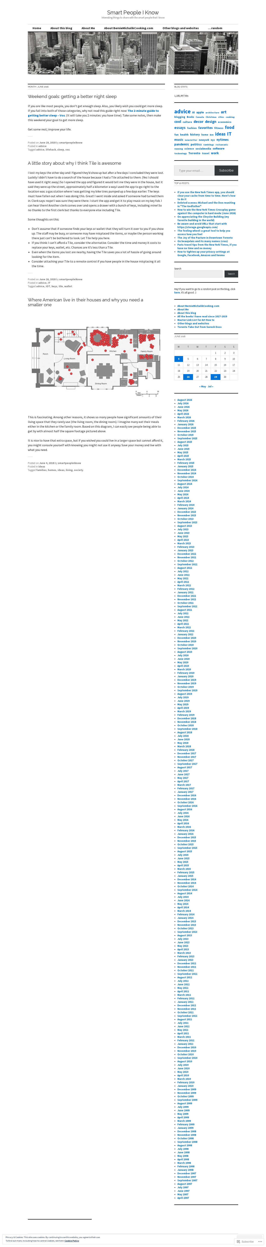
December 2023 (186, 512)
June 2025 (183, 449)
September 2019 (187, 690)
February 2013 (185, 956)
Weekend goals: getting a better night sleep (72, 96)
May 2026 (182, 410)
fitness (218, 128)
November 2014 (186, 883)
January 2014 (185, 918)
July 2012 (182, 981)
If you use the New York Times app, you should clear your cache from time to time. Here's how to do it (206, 196)
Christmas (211, 117)
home (204, 134)
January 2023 (185, 550)
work (215, 153)
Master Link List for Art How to (195, 320)
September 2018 (187, 729)
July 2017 (182, 771)
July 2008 (182, 1149)
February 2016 (185, 830)
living (69, 470)
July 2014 (182, 897)
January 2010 (185, 1086)
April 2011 (183, 1033)
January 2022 (185, 592)
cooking (230, 117)
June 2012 (183, 984)
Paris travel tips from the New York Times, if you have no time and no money (207, 246)
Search (177, 268)
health (184, 134)
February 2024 (185, 505)
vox (67, 149)
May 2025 (182, 452)
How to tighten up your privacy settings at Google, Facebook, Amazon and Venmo (203, 253)
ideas (41, 466)
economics (224, 122)
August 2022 (184, 568)
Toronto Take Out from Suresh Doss (199, 327)
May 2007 (182, 1194)
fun (176, 134)
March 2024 (184, 501)
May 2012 (182, 988)
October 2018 (185, 725)
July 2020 (182, 655)
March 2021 (184, 627)
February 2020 (185, 673)
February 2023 (185, 547)
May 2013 (182, 946)
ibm (212, 134)
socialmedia (203, 148)
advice (42, 146)
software (219, 148)
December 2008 (186, 1131)
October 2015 (185, 844)
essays (180, 127)
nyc (213, 139)
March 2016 (184, 827)
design (210, 121)
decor (198, 121)
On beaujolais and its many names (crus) (202, 241)
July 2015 (182, 855)
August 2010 (184, 1061)
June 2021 (183, 617)
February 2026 (185, 421)
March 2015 (184, 869)
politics (196, 144)
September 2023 (187, 522)
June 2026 (183, 407)
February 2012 (185, 998)
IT (49, 282)
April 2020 (183, 666)
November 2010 (186, 1051)
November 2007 (186, 1177)
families (41, 470)
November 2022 (186, 557)
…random (215, 28)
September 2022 (187, 564)
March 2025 (184, 459)
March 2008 (184, 1163)
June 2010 (183, 1068)
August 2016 (184, 809)
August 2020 (184, 652)
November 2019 (186, 683)
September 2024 (187, 480)
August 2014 (184, 893)
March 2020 (184, 669)
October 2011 (185, 1012)
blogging (179, 116)
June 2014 (183, 900)
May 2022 (182, 578)
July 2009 (182, 1107)
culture (187, 122)
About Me (88, 28)
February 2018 (185, 750)
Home (37, 28)
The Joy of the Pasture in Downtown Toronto (205, 237)
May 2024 (182, 494)
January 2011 (185, 1044)
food (229, 127)
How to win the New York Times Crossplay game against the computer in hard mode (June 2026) (206, 211)
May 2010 (182, 1072)
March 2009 (184, 1121)
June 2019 (183, 701)
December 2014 (186, 879)
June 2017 (183, 774)
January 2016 (185, 834)
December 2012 (186, 963)
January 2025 (185, 466)
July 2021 (182, 613)
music (178, 139)
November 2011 (186, 1009)
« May (202, 386)
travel (205, 153)
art (223, 112)
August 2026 (184, 400)
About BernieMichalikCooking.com (128, 28)
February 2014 (185, 914)
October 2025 (185, 435)
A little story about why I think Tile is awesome (74, 163)
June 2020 (183, 659)
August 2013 (184, 935)
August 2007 (184, 1184)
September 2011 (187, 1016)
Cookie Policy (71, 1240)
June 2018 (183, 739)
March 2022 (184, 585)
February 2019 (185, 715)
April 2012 (183, 991)
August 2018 (184, 732)
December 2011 (186, 1005)
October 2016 (185, 802)
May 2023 (182, 536)
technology (180, 153)
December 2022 (186, 554)
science (189, 148)
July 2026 (182, 403)
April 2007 (183, 1198)
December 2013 (186, 921)
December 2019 (186, 680)
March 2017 (184, 785)
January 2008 (185, 1170)
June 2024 (183, 491)
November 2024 (186, 473)
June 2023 (183, 533)
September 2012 (187, 974)
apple (200, 112)
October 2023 (185, 519)
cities (221, 117)
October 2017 (185, 760)
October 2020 (185, 645)
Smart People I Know (133, 12)
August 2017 (184, 767)
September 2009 (187, 1100)
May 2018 (182, 743)
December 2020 (186, 638)
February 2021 (185, 631)
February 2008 (185, 1166)
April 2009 (183, 1117)
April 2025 (183, 456)
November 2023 (186, 515)
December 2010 (186, 1047)
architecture (212, 112)
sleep (60, 149)
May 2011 (182, 1030)
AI (193, 112)
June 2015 (183, 858)
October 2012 (185, 970)
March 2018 (184, 746)
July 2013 (182, 939)
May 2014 (182, 904)
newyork (204, 140)
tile (61, 286)
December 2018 (186, 718)
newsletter (191, 140)
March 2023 (184, 543)
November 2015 (186, 841)
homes (52, 470)
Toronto (194, 153)
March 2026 (184, 417)
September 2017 (187, 764)
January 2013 (185, 960)
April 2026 (183, 414)
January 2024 (185, 508)
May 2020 (182, 662)
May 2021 (182, 620)
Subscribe (226, 170)
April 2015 (183, 865)
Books (190, 117)
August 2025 (184, 442)
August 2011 (184, 1019)
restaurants (222, 145)
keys (54, 286)
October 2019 (185, 687)
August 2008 (184, 1145)
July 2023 (182, 529)
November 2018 (186, 722)
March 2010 (184, 1079)
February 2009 (185, 1124)
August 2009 (184, 1103)
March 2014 (184, 911)
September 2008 (187, 1142)
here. (177, 292)
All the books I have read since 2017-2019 (202, 316)
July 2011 (182, 1023)
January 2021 (185, 634)
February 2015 (185, 872)
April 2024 (183, 498)
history (195, 134)
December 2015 (186, 837)
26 (188, 377)
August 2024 (184, 484)
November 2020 (186, 641)
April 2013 (183, 949)
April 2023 (183, 540)
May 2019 (182, 704)
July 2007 (182, 1187)
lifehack (51, 149)
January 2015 (185, 876)
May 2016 (182, 820)
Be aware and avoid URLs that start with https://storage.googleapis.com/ (202, 225)
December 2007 (186, 1173)
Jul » (210, 386)
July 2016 (182, 813)
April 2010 (183, 1075)
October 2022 (185, 561)
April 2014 (183, 907)
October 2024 (185, 477)
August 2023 (184, 526)
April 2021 (183, 624)
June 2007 (183, 1191)
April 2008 (183, 1159)
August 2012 (184, 977)
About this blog (61, 28)
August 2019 (184, 694)
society (78, 470)
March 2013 (184, 953)
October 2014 (185, 886)
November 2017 (186, 757)
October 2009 (185, 1096)
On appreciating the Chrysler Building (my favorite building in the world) (203, 218)
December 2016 (186, 795)
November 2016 (186, 799)
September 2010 (187, 1058)
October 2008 (185, 1138)
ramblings (208, 144)
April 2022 (183, 582)
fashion (192, 128)
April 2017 (183, 781)
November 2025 (186, 431)
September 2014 (187, 890)
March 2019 (184, 711)
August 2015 (184, 851)
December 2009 (186, 1089)
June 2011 (183, 1026)
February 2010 (185, 1082)
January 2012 (185, 1002)
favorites (205, 127)
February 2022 (185, 589)
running (178, 148)
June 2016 (183, 816)
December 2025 (186, 428)
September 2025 (187, 438)
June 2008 (183, 1152)
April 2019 (183, 708)
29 (215, 377)
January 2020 (185, 676)
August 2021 (184, 610)
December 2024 (186, 470)
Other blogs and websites (181, 28)
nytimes (223, 140)
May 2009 (182, 1114)
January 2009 (185, 1128)
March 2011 (184, 1037)
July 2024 (182, 487)
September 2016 (187, 806)
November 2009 (186, 1093)
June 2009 (183, 1110)
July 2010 (182, 1065)
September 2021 (187, 606)
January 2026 (185, 424)
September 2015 (187, 848)
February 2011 (185, 1040)
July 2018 (182, 736)
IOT (48, 286)
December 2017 (186, 753)
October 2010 (185, 1054)
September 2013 (187, 932)
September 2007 (187, 1180)
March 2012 (184, 995)
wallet (68, 286)
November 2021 (186, 599)
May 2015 (182, 862)
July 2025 (182, 445)
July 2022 (182, 571)
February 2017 (185, 788)
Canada (200, 117)
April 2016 (183, 823)
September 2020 (187, 648)
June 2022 (183, 575)
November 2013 (186, 925)
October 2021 (185, 603)
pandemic (181, 144)
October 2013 (185, 928)
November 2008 (186, 1135)
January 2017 (185, 792)
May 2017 (182, 778)
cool (177, 121)
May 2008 (182, 1156)
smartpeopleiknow (70, 142)
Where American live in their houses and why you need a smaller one (85, 302)
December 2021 (186, 596)
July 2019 (182, 697)
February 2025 (185, 463)
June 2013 (183, 942)
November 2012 (186, 967)
